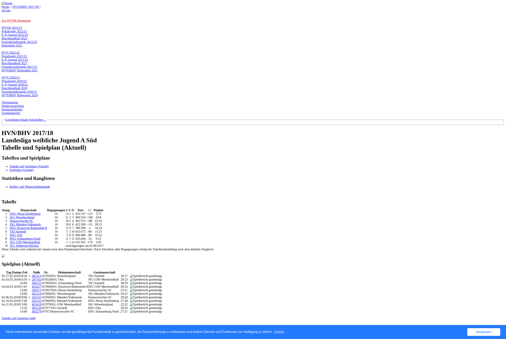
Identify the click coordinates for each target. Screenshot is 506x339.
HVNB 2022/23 (12, 27)
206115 (36, 290)
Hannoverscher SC (21, 221)
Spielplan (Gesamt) (21, 170)
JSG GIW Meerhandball (25, 242)
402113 (36, 276)
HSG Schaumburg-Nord (25, 238)
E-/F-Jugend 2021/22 (15, 59)
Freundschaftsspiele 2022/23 (19, 42)
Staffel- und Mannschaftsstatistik (29, 186)
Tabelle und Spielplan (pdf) (19, 318)
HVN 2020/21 (11, 77)
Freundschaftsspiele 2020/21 (19, 91)
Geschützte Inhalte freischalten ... (25, 119)
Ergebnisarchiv (11, 113)
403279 (36, 311)
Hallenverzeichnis (13, 106)
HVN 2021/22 (11, 52)
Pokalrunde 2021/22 (14, 56)
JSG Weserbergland (22, 217)
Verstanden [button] (483, 331)
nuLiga (6, 10)
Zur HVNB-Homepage (16, 20)
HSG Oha (16, 235)
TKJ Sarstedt (18, 231)
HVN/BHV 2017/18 (26, 6)
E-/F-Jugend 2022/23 (15, 35)
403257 (36, 286)
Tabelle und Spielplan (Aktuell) (29, 166)
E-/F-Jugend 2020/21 (15, 84)
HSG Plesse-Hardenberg (25, 213)
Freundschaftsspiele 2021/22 (19, 67)
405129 (36, 308)
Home (5, 6)
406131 (36, 283)
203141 (36, 297)
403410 (36, 304)
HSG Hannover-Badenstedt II (28, 228)
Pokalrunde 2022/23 (14, 31)
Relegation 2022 (12, 45)
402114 (36, 293)
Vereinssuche (10, 102)
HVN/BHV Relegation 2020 (20, 95)
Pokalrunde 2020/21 (14, 81)
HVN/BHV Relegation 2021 (20, 70)
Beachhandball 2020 (14, 88)
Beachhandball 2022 (14, 38)
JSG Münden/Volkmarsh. (25, 224)
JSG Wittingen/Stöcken (24, 245)
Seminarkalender (12, 109)
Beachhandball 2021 (14, 63)
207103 (36, 279)
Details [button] (279, 331)
